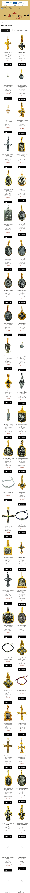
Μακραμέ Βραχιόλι (8, 492)
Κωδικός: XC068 (8, 54)
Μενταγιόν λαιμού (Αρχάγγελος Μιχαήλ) (8, 356)
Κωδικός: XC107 (21, 54)
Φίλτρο (6, 30)
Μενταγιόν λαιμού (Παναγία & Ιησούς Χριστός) (8, 189)
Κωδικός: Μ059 (21, 89)
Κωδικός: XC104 (21, 324)
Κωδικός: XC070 (21, 559)
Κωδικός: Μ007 (8, 461)
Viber (9, 7)
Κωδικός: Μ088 (21, 292)
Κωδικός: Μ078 (21, 626)
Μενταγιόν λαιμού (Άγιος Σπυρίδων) (22, 789)
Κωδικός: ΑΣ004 (8, 156)
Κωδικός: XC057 (21, 757)
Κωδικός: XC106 (21, 659)
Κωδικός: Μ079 (8, 559)
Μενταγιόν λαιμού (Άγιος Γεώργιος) (22, 154)
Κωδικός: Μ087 (8, 324)
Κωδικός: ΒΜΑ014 (8, 493)
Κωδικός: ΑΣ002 (8, 592)
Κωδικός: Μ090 (21, 259)
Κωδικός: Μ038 (21, 156)
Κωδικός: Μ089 (8, 292)
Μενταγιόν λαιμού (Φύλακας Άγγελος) (21, 391)
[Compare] (8, 51)
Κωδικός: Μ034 (8, 191)
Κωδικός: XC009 (8, 826)
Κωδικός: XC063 (8, 121)
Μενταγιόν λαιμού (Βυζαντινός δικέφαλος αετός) (22, 86)
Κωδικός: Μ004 (8, 626)
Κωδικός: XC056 (8, 392)
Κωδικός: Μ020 (21, 594)
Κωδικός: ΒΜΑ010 (8, 659)
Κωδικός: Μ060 (8, 87)
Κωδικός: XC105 (8, 692)
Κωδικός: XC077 (8, 526)
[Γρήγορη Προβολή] (10, 51)
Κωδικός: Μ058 (21, 359)
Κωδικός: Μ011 (21, 190)
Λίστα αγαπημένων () (15, 8)
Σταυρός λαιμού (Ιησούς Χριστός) (22, 121)
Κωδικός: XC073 (21, 858)
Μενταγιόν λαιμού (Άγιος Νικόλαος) (8, 459)
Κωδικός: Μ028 (8, 792)
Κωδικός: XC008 (21, 826)
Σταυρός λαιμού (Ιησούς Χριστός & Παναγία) (22, 824)
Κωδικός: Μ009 (21, 427)
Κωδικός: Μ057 (8, 427)
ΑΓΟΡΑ (9, 64)
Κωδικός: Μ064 (8, 724)
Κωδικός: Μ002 (21, 393)
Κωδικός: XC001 (8, 860)
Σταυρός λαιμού (8, 52)
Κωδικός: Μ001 (21, 461)
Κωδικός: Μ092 (21, 224)
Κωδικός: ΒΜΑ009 (22, 692)
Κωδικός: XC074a (22, 724)
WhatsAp (4, 7)
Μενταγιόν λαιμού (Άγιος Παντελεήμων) (22, 459)
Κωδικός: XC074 (8, 757)
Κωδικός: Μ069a (8, 358)
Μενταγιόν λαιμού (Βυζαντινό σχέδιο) (8, 86)
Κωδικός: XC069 (21, 123)
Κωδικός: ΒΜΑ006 (22, 526)
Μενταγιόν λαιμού (22, 223)
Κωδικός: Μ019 (21, 791)
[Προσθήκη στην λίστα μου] (6, 51)
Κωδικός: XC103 (21, 493)
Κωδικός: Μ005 (8, 226)
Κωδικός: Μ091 (8, 259)
